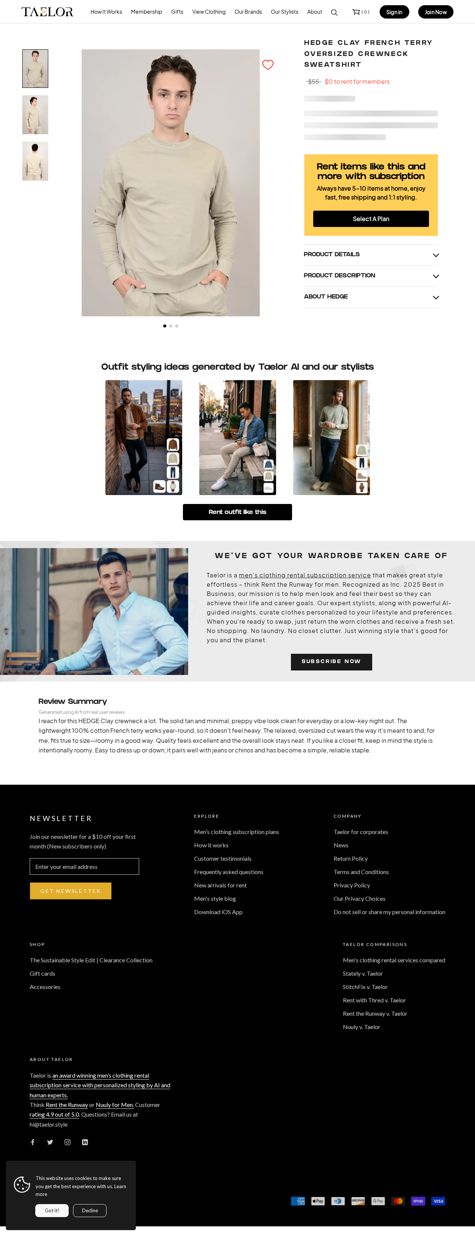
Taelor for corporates (361, 831)
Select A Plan (371, 219)
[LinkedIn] (85, 1141)
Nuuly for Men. (115, 1104)
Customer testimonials (223, 858)
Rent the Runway (67, 1104)
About (314, 11)
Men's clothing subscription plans (236, 831)
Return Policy (351, 858)
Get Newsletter (70, 891)
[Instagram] (68, 1141)
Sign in (394, 12)
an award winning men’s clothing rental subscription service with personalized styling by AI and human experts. (100, 1085)
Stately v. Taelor (363, 973)
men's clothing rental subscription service (305, 575)
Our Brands (248, 11)
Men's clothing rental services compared (394, 959)
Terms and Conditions (361, 871)
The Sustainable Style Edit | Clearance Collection (91, 959)
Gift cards (42, 973)
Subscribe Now (331, 662)
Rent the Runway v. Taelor (375, 1013)
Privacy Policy (352, 885)
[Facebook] (33, 1141)
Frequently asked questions (228, 871)
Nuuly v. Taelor (361, 1026)
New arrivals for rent (220, 885)
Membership (146, 11)
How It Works (106, 11)
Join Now (436, 12)
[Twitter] (50, 1141)
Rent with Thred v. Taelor (374, 999)
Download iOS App (218, 911)
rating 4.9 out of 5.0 (54, 1114)
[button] (268, 64)
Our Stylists (284, 11)
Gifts (177, 11)
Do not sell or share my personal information (389, 911)
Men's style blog (215, 898)
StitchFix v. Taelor (365, 986)
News (341, 844)
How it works (211, 844)
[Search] (334, 12)
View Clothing (209, 11)
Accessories (45, 986)
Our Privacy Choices (360, 898)
